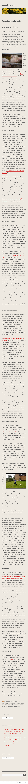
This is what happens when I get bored (14, 737)
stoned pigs (5, 706)
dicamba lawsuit (15, 704)
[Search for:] (12, 775)
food (14, 703)
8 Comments (17, 706)
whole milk (10, 706)
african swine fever (21, 703)
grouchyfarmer (8, 5)
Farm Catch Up (10, 27)
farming (21, 704)
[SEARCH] (24, 775)
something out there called (9, 431)
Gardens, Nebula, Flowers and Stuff (14, 729)
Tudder (11, 659)
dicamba (10, 704)
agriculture (4, 703)
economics (10, 703)
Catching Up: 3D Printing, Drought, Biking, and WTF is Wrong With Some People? (14, 733)
